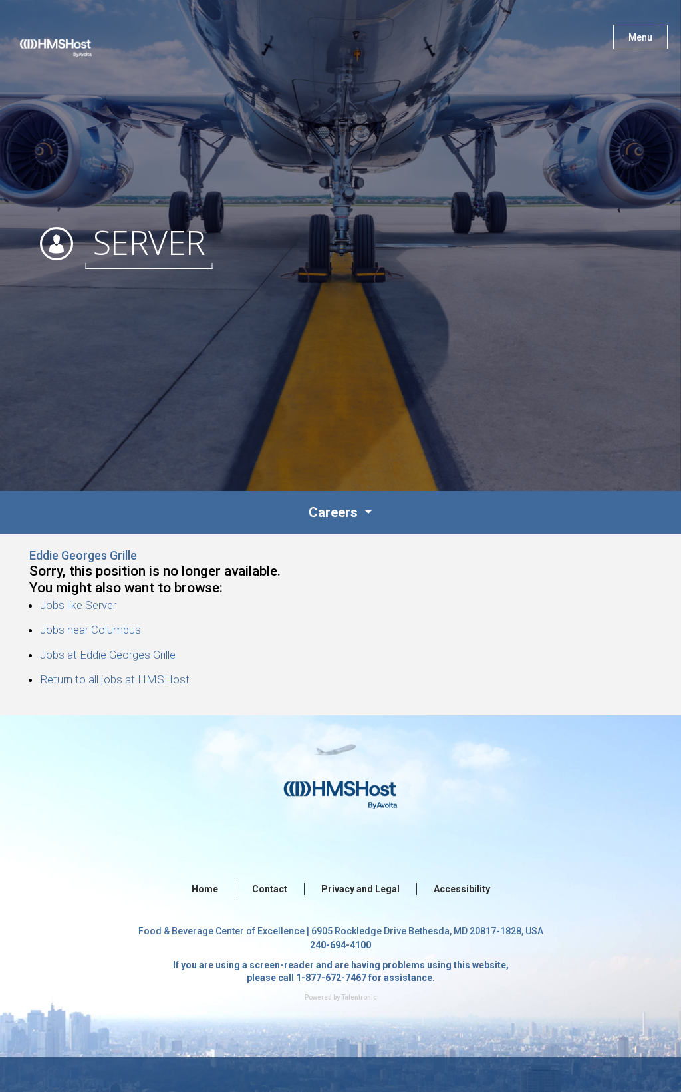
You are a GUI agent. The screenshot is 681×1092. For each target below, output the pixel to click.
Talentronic (359, 997)
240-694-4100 (340, 945)
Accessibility (462, 889)
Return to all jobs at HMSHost (115, 679)
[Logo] (68, 40)
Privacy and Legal (360, 889)
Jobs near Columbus (90, 629)
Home (205, 889)
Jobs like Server (78, 605)
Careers (335, 512)
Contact (269, 889)
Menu (640, 37)
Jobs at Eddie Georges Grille (108, 654)
